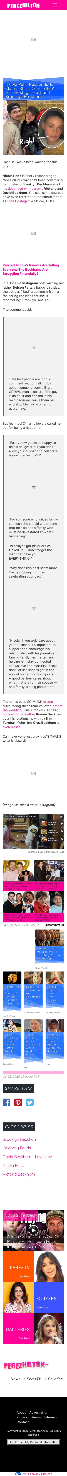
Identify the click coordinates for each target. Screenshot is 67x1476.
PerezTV (34, 1379)
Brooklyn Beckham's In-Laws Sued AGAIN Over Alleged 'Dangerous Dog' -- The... (17, 886)
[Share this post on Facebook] (6, 1102)
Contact (23, 1422)
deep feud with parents (25, 188)
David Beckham (17, 1156)
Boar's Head (57, 852)
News (15, 1379)
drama (48, 702)
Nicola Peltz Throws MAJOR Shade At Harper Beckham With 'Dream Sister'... (17, 917)
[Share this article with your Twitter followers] (30, 1102)
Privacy (22, 1417)
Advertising (38, 1412)
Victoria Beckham (19, 1174)
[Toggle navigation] (55, 4)
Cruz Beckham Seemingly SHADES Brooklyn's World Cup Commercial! (47, 917)
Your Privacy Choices (37, 1474)
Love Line (43, 1156)
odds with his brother (19, 714)
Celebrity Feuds (17, 1147)
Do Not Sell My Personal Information (33, 1442)
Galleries (55, 1379)
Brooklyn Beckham (20, 1139)
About (21, 1412)
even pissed (12, 727)
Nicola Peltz (13, 1165)
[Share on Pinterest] (18, 1102)
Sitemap (50, 1417)
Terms (36, 1417)
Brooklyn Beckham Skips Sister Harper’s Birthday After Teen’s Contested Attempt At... (46, 887)
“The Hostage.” (18, 201)
